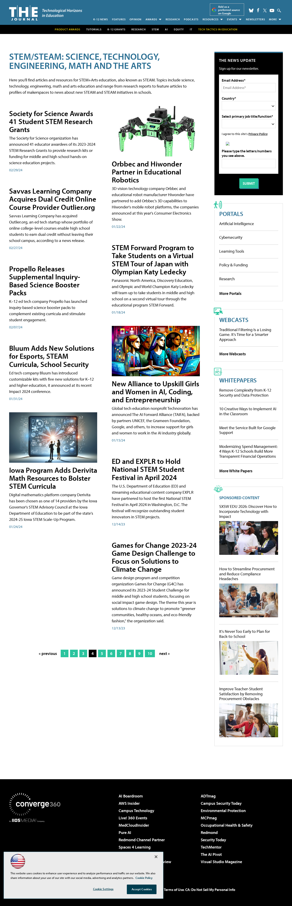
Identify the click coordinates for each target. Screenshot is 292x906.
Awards (151, 19)
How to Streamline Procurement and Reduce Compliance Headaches (247, 573)
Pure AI (125, 832)
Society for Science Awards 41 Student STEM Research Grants (51, 121)
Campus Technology (136, 810)
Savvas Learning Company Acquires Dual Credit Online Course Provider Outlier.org (52, 198)
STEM (155, 29)
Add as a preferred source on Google (229, 10)
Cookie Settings (103, 889)
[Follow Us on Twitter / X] (265, 10)
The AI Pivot (211, 854)
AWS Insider (129, 803)
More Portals (230, 293)
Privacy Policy (258, 134)
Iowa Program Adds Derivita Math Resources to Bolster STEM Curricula (53, 478)
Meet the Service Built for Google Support (247, 430)
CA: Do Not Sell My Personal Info (210, 889)
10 (150, 653)
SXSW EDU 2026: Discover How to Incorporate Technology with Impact (248, 511)
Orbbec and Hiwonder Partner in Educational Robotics (147, 171)
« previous (48, 653)
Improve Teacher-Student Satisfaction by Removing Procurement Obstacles (241, 693)
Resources (211, 19)
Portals (231, 214)
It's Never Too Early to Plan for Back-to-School (244, 634)
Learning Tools (231, 251)
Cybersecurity (230, 237)
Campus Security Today (221, 803)
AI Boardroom (131, 796)
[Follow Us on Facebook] (258, 10)
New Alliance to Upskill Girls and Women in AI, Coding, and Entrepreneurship (155, 391)
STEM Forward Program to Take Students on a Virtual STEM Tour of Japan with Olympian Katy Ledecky (153, 259)
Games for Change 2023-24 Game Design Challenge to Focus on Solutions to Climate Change (154, 557)
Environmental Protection (223, 810)
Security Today (213, 839)
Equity (179, 29)
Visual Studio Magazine (221, 861)
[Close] (156, 857)
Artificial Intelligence (236, 223)
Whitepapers (238, 380)
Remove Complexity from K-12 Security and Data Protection (245, 392)
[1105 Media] (36, 845)
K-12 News (100, 19)
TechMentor (211, 847)
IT (191, 29)
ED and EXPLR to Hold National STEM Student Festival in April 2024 (148, 469)
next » (164, 653)
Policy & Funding (233, 264)
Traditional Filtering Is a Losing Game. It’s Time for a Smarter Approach (245, 334)
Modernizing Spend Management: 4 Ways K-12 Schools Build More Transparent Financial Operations (248, 451)
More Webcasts (232, 353)
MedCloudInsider (134, 825)
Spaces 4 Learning (135, 847)
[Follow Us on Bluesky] (251, 10)
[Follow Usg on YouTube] (272, 10)
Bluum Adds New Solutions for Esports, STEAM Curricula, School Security (51, 356)
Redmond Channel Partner (142, 839)
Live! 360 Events (133, 817)
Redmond (209, 832)
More (273, 19)
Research (173, 19)
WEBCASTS (233, 320)
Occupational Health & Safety (227, 825)
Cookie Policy (144, 878)
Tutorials (94, 29)
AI (166, 29)
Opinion (135, 19)
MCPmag (209, 817)
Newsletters (255, 19)
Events (232, 19)
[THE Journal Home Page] (45, 13)
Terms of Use (174, 889)
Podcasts (191, 19)
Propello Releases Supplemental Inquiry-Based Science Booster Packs (44, 280)
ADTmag (208, 796)
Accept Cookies (142, 889)
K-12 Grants (116, 29)
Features (119, 19)
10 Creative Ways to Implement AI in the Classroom (247, 411)
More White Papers (236, 470)
